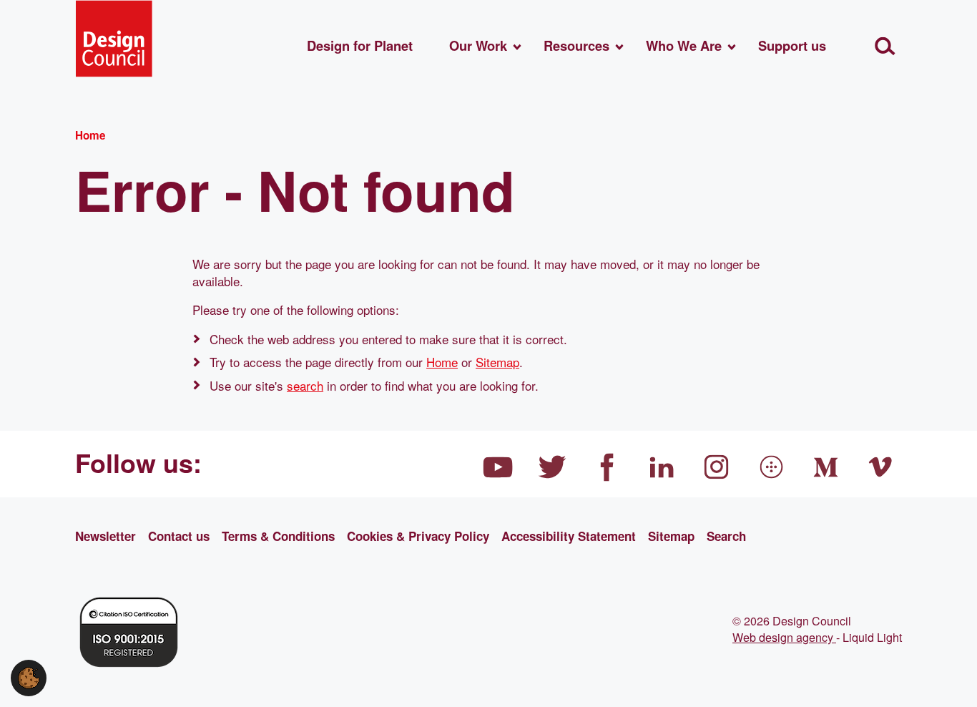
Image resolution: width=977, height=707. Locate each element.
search (305, 385)
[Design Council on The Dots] (771, 467)
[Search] (885, 46)
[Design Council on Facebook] (607, 467)
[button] (28, 676)
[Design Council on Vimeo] (881, 467)
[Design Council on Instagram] (716, 467)
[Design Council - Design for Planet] (113, 38)
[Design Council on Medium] (826, 467)
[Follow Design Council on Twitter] (552, 467)
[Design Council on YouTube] (497, 467)
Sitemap (497, 362)
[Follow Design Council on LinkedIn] (662, 467)
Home (442, 362)
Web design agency (784, 636)
